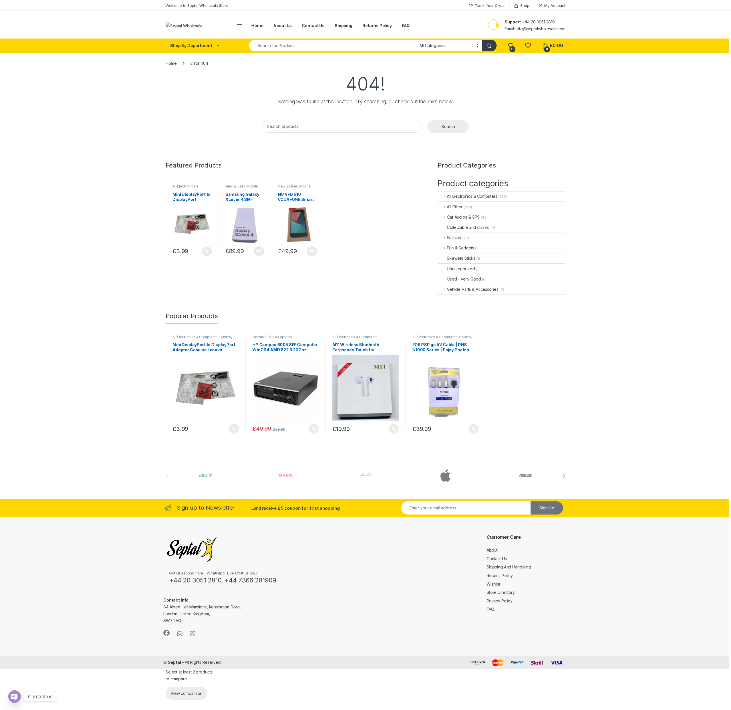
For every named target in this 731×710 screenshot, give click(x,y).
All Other (455, 206)
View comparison (186, 693)
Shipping (343, 25)
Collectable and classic (468, 227)
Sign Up (546, 507)
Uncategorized (461, 268)
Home (257, 25)
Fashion (454, 237)
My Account (554, 5)
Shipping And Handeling (509, 566)
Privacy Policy (500, 600)
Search (448, 126)
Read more (259, 251)
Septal (174, 662)
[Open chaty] (14, 696)
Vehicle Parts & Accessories (472, 289)
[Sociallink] (166, 633)
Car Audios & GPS (463, 217)
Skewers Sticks (461, 258)
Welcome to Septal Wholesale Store (197, 5)
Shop (524, 5)
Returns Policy (377, 25)
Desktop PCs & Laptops (272, 337)
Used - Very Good (464, 279)
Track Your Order (490, 5)
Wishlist (493, 584)
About (492, 550)
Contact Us (313, 25)
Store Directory (501, 592)
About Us (282, 25)
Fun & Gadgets (460, 247)
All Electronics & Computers (185, 188)
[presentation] (564, 476)
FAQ (406, 25)
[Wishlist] (528, 45)
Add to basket (205, 251)
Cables (225, 337)
